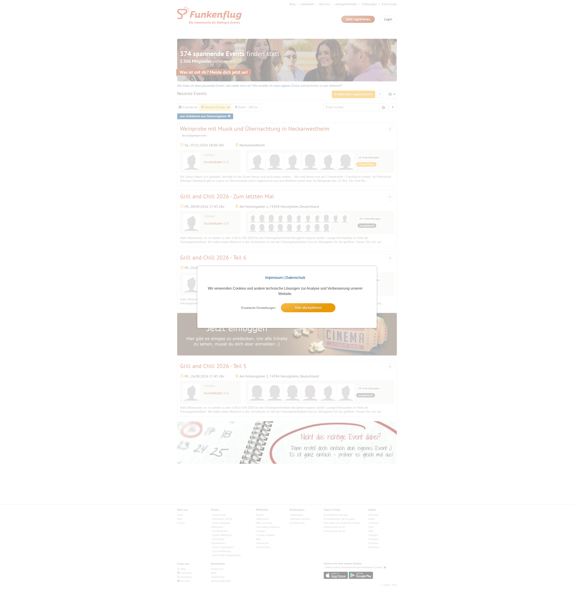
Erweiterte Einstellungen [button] (258, 308)
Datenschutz (295, 278)
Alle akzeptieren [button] (308, 308)
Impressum (274, 278)
